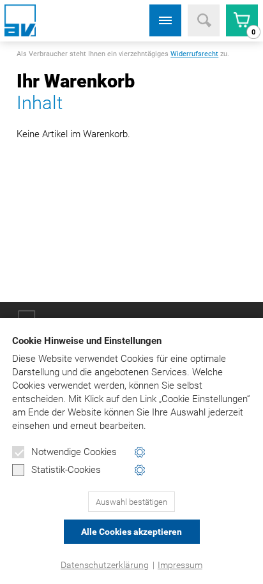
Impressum (180, 565)
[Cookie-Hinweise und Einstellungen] (140, 452)
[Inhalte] (165, 20)
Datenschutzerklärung (105, 565)
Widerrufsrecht (194, 54)
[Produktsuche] (204, 20)
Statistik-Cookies (66, 469)
